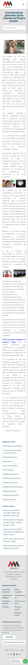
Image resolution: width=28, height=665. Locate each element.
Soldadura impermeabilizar (13, 487)
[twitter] (11, 654)
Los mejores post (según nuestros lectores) (12, 451)
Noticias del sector (10, 457)
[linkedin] (17, 654)
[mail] (20, 654)
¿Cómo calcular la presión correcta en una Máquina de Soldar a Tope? (13, 532)
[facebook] (8, 654)
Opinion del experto (10, 466)
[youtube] (14, 654)
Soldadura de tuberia (11, 474)
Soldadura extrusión (10, 483)
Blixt (22, 650)
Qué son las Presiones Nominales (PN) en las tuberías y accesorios (11, 513)
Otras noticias (8, 470)
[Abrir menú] (23, 4)
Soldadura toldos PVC (11, 495)
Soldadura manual (9, 491)
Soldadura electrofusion (12, 478)
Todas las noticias (9, 499)
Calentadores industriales (12, 446)
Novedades (7, 461)
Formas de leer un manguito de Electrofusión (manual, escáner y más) (13, 522)
